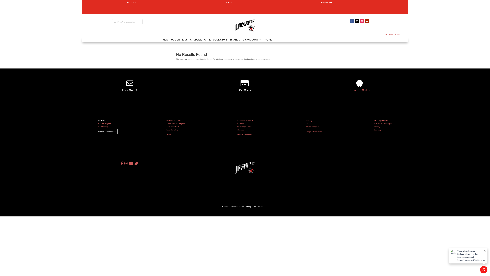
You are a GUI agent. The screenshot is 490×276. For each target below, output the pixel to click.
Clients (168, 135)
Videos (308, 124)
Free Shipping (102, 127)
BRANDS (235, 39)
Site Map (377, 130)
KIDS (185, 39)
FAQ (179, 121)
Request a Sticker (360, 90)
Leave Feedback (172, 127)
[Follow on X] (357, 21)
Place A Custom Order (107, 132)
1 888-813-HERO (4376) (177, 124)
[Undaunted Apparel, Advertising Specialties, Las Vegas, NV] (240, 193)
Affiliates (240, 130)
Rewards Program (104, 124)
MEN (165, 39)
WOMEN (175, 39)
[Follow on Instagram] (362, 21)
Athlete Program (312, 127)
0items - (394, 34)
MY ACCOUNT (250, 39)
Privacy (377, 127)
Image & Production (314, 132)
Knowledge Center (244, 127)
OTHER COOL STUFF (216, 39)
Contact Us (170, 121)
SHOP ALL (196, 39)
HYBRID (268, 39)
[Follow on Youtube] (367, 21)
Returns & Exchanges (383, 124)
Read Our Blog (172, 130)
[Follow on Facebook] (352, 21)
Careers (240, 124)
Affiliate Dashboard (245, 135)
